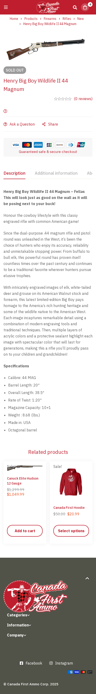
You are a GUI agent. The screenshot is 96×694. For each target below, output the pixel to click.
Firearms (50, 19)
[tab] (14, 173)
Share (53, 124)
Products (31, 19)
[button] (25, 531)
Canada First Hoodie (69, 508)
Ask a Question (22, 124)
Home (14, 19)
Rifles (67, 19)
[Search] (75, 7)
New (80, 19)
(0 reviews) (83, 98)
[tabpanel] (48, 312)
